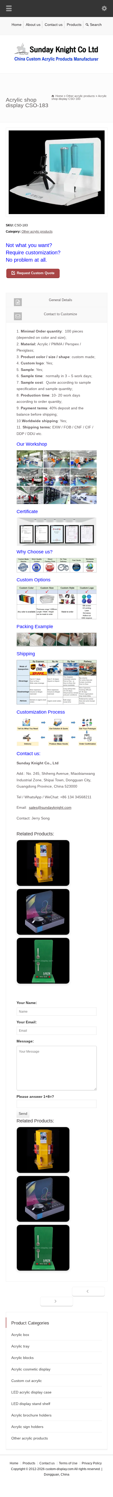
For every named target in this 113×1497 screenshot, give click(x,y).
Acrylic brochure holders (31, 1415)
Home (17, 24)
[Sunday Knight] (56, 62)
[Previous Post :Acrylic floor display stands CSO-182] (88, 1292)
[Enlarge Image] (56, 131)
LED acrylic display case (31, 1392)
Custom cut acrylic (26, 1381)
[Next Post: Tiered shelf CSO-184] (56, 1302)
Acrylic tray (20, 1346)
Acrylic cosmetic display (30, 1369)
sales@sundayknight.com (50, 807)
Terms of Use (68, 1463)
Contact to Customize (60, 314)
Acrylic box (20, 1335)
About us (33, 24)
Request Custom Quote (35, 273)
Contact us (54, 24)
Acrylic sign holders (27, 1427)
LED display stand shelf (30, 1404)
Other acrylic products (37, 231)
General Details (60, 300)
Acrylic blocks (22, 1358)
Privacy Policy (92, 1463)
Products (74, 24)
